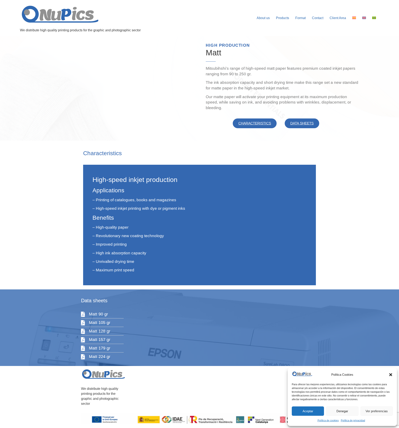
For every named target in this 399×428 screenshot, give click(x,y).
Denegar (342, 411)
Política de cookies (328, 420)
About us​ (263, 18)
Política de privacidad (353, 420)
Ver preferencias (377, 411)
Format (300, 18)
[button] (391, 375)
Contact (317, 18)
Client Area (338, 18)
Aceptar (308, 411)
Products (282, 18)
